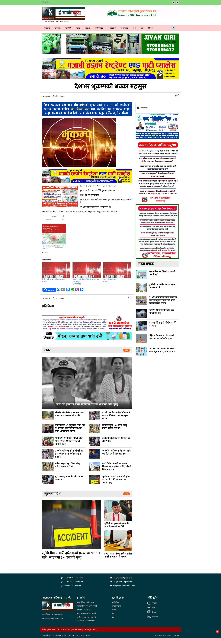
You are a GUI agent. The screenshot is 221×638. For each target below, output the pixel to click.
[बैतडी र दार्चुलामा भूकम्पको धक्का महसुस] (56, 270)
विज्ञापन (114, 609)
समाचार (57, 28)
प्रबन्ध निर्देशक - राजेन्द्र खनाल (86, 602)
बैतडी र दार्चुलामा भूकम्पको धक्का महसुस (53, 279)
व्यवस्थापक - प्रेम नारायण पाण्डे (86, 620)
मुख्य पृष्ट (47, 28)
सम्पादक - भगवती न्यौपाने (84, 609)
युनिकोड (46, 2)
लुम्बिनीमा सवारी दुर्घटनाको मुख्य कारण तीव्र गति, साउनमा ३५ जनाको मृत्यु (71, 555)
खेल (142, 28)
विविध (150, 28)
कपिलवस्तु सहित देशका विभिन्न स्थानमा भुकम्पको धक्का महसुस (86, 280)
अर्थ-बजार (124, 28)
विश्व (134, 28)
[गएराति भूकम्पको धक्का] (117, 270)
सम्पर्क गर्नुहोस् (116, 606)
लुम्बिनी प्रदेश (99, 28)
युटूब (153, 607)
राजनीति (68, 28)
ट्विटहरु (154, 612)
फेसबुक (154, 603)
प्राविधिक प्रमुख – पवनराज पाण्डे (86, 617)
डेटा (113, 617)
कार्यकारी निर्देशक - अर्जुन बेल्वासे (87, 606)
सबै (126, 350)
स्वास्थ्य (87, 28)
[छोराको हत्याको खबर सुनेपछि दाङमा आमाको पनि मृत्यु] (87, 383)
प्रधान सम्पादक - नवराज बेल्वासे (86, 613)
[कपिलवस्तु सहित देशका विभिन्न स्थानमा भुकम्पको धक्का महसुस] (87, 270)
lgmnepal (176, 635)
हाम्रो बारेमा (115, 602)
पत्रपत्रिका (113, 28)
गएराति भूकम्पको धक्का (109, 279)
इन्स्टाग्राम (155, 617)
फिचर (78, 28)
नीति (113, 613)
